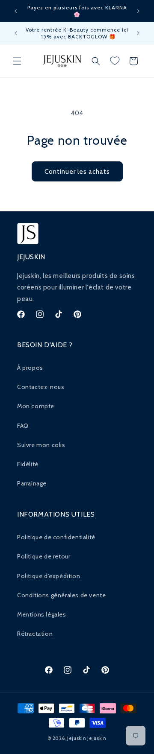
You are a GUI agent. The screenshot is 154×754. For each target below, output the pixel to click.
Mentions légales (41, 614)
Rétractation (35, 633)
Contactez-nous (40, 387)
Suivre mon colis (41, 445)
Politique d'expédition (48, 576)
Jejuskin (76, 738)
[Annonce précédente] (15, 11)
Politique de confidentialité (56, 537)
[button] (17, 61)
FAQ (23, 426)
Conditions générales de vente (61, 595)
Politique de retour (43, 556)
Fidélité (27, 464)
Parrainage (32, 483)
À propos (30, 367)
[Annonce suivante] (138, 11)
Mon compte (35, 406)
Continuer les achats (77, 171)
